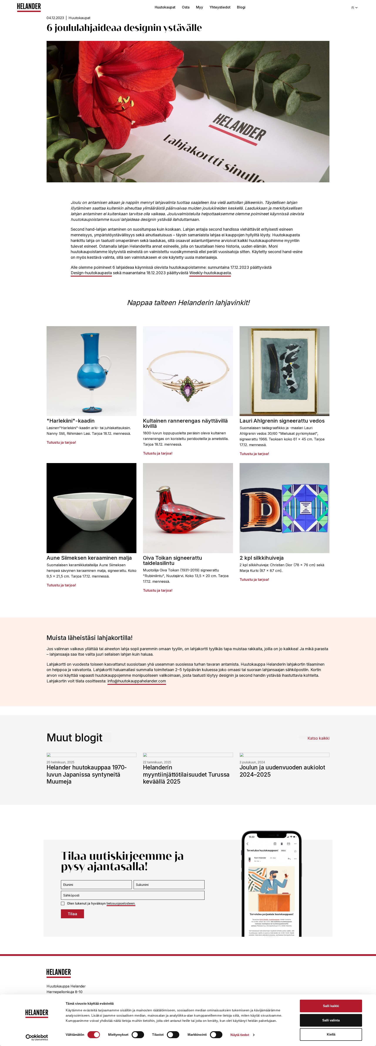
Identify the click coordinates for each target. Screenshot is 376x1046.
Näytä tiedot (239, 1035)
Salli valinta (331, 1020)
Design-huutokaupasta (91, 272)
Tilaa (72, 914)
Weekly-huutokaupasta (210, 272)
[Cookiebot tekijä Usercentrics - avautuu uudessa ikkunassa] (37, 1037)
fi (353, 8)
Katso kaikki (318, 738)
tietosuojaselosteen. (121, 903)
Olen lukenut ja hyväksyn (101, 903)
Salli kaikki (331, 1006)
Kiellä (331, 1034)
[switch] (138, 1034)
